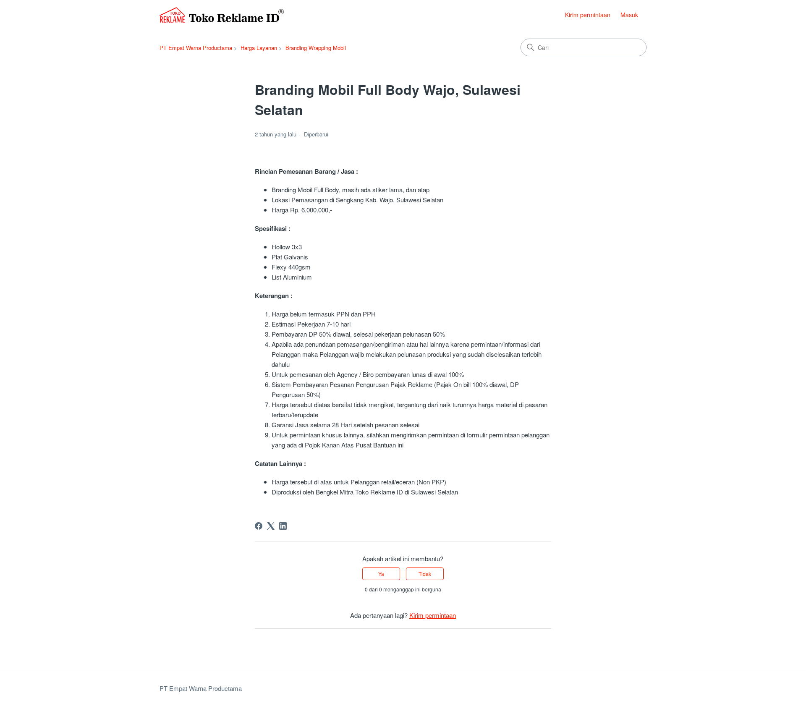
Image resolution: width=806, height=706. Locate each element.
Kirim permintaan (587, 14)
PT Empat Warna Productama (196, 48)
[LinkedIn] (283, 526)
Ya (381, 573)
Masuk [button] (629, 14)
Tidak (425, 573)
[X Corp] (271, 526)
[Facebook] (258, 526)
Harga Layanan (259, 48)
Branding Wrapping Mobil (315, 48)
